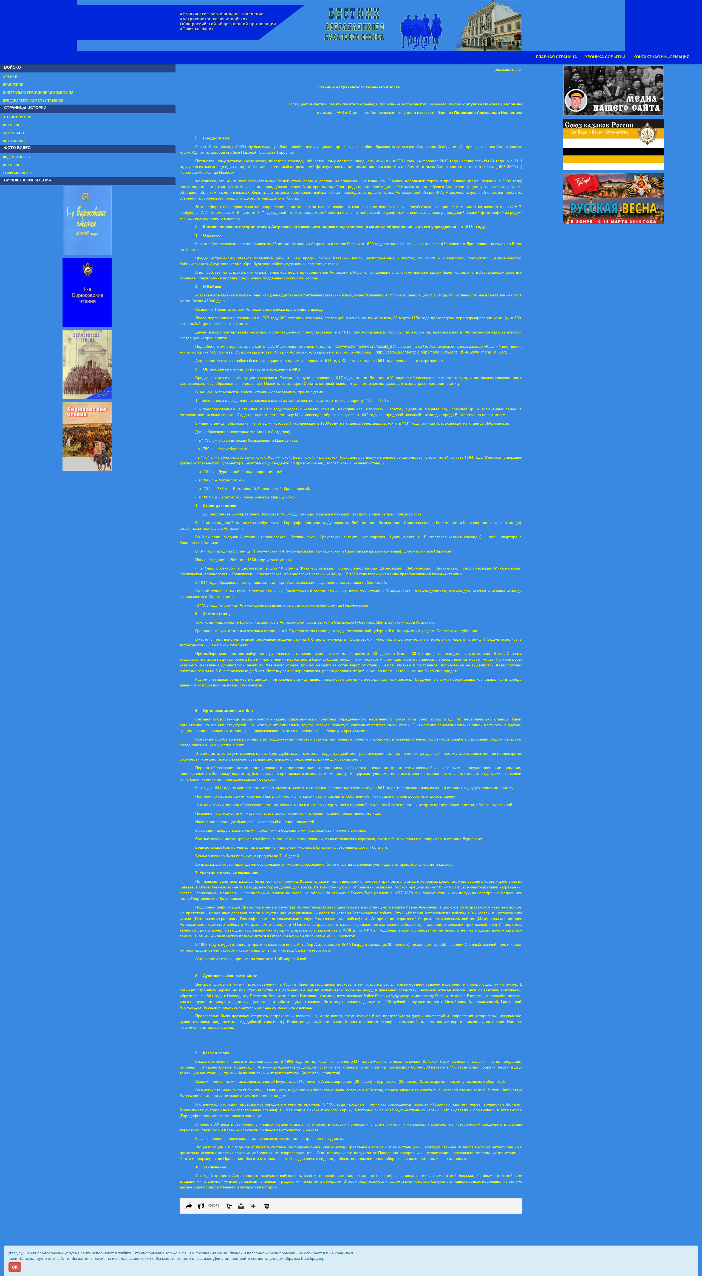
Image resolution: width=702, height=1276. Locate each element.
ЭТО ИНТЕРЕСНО (17, 117)
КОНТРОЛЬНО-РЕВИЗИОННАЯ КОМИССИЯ (38, 93)
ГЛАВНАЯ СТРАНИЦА (556, 57)
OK (15, 1267)
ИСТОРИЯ (11, 125)
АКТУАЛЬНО (13, 133)
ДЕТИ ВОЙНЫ (14, 141)
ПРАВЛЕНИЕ (13, 85)
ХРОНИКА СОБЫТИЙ (605, 57)
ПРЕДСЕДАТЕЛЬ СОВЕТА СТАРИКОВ (33, 101)
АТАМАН (10, 77)
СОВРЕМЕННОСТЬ (18, 173)
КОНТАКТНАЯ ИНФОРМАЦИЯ (661, 57)
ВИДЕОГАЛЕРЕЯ (16, 157)
